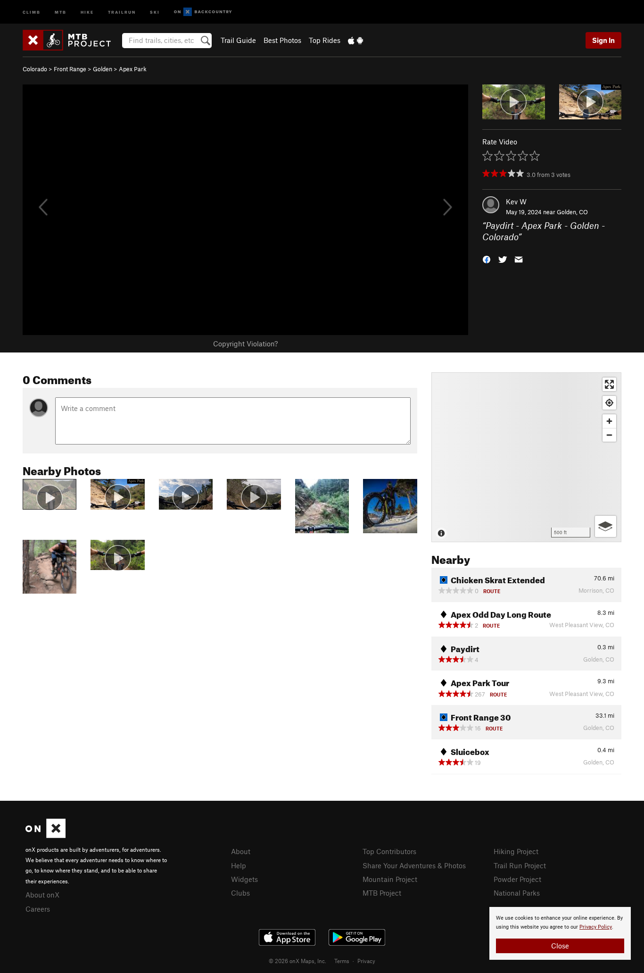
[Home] (71, 40)
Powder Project (517, 879)
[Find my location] (609, 403)
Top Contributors (389, 851)
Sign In (603, 40)
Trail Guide (238, 40)
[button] (486, 258)
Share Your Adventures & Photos (414, 865)
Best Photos (282, 40)
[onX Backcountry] (203, 12)
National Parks (517, 893)
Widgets (244, 879)
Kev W (516, 201)
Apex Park (133, 69)
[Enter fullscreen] (609, 384)
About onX (42, 894)
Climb (32, 11)
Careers (37, 909)
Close (560, 945)
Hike (87, 11)
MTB (60, 11)
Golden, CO (572, 212)
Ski (155, 11)
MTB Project (382, 893)
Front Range (70, 69)
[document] (560, 933)
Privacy (366, 960)
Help (238, 865)
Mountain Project (390, 879)
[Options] (605, 526)
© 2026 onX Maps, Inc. (297, 960)
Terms (341, 960)
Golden (102, 69)
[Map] (526, 457)
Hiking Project (516, 851)
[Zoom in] (609, 421)
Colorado (35, 69)
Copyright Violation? (245, 343)
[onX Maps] (45, 835)
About (240, 851)
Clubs (240, 893)
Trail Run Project (520, 865)
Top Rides (324, 40)
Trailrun (122, 11)
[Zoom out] (609, 435)
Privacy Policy (595, 927)
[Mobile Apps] (355, 40)
